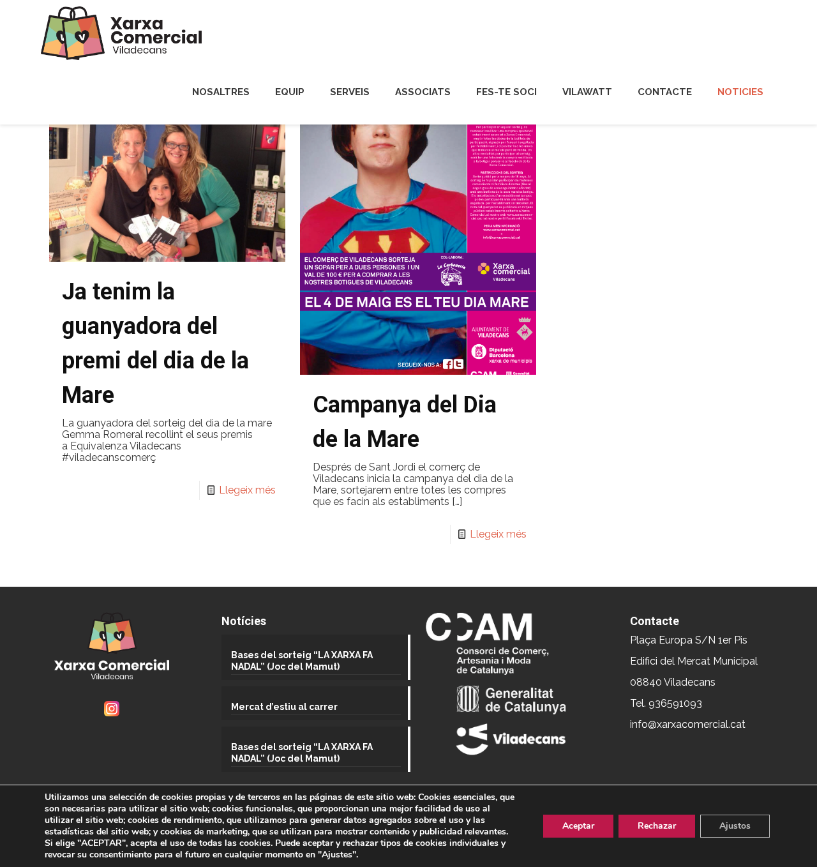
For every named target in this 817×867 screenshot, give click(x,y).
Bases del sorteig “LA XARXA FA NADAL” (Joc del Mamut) (302, 661)
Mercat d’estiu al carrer (284, 707)
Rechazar (657, 826)
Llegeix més (247, 490)
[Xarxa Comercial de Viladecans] (121, 33)
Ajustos (735, 826)
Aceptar (578, 826)
